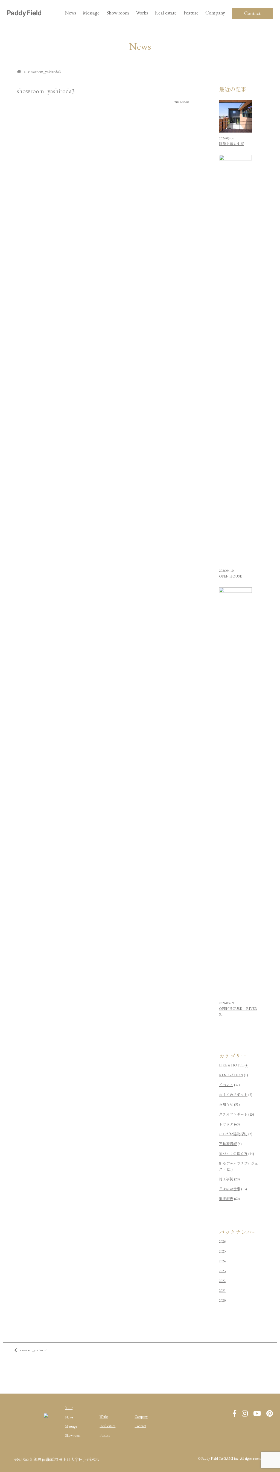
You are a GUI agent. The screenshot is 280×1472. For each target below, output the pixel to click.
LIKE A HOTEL (231, 1065)
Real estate (107, 1426)
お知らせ (226, 1104)
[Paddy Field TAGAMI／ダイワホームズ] (24, 13)
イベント (226, 1085)
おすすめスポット (233, 1094)
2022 (222, 1281)
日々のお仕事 (229, 1189)
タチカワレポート (233, 1114)
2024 (222, 1261)
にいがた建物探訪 (233, 1134)
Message (71, 1426)
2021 (222, 1290)
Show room (117, 13)
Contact (252, 13)
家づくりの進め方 (233, 1153)
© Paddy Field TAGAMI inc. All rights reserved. (232, 1458)
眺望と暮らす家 (231, 144)
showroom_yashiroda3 (33, 1350)
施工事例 (226, 1179)
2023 (222, 1271)
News (70, 13)
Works (142, 13)
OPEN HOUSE (232, 576)
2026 (222, 1241)
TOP (68, 1408)
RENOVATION (231, 1075)
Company (141, 1416)
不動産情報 (228, 1144)
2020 (222, 1300)
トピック (226, 1124)
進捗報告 (226, 1199)
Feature (191, 13)
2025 (222, 1251)
